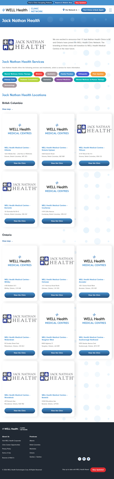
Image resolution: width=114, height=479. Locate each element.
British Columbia (35, 445)
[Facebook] (84, 459)
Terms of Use (6, 453)
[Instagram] (79, 459)
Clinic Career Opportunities (11, 445)
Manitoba (33, 449)
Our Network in (71, 10)
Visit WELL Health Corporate (11, 441)
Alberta (32, 441)
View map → (7, 109)
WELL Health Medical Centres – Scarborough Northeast (92, 338)
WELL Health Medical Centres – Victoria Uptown (55, 149)
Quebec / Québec (36, 457)
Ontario (32, 453)
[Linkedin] (88, 459)
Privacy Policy (6, 449)
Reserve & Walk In (8, 458)
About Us (5, 437)
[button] (72, 10)
